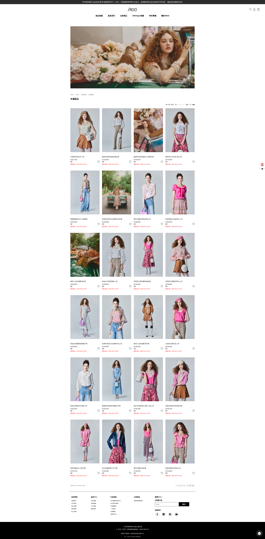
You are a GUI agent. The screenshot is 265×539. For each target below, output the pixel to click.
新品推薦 (99, 16)
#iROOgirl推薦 (138, 16)
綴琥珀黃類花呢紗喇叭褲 (110, 157)
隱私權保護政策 (138, 500)
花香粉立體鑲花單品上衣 (173, 281)
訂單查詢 (73, 503)
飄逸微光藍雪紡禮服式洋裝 (111, 406)
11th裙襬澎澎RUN (115, 500)
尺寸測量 (93, 506)
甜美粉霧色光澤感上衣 (173, 468)
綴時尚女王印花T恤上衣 (173, 157)
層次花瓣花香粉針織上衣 (142, 219)
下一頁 (189, 485)
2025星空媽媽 (114, 503)
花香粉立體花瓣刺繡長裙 (142, 281)
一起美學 (112, 509)
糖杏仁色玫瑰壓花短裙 (141, 343)
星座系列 (111, 16)
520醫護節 (113, 506)
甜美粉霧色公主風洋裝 (78, 468)
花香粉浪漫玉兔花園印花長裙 (112, 219)
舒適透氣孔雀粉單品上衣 (173, 219)
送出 (184, 504)
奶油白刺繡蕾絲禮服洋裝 (78, 343)
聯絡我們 (93, 509)
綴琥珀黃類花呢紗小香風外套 (144, 157)
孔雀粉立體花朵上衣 (172, 343)
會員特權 (73, 509)
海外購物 (93, 503)
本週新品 (91, 94)
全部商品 (123, 16)
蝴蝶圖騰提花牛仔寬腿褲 (78, 219)
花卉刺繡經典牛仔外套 (110, 468)
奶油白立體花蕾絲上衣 (110, 281)
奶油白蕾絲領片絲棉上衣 (78, 406)
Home (72, 94)
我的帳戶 (73, 500)
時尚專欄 (152, 16)
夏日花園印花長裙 (140, 468)
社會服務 (112, 511)
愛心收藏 (73, 506)
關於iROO (165, 16)
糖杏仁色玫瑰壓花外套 (78, 281)
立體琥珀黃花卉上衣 (77, 157)
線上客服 (73, 511)
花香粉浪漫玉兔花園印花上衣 (112, 343)
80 (193, 485)
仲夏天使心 (113, 514)
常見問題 (93, 500)
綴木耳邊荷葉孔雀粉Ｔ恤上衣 (144, 406)
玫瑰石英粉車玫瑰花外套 (173, 406)
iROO (77, 94)
